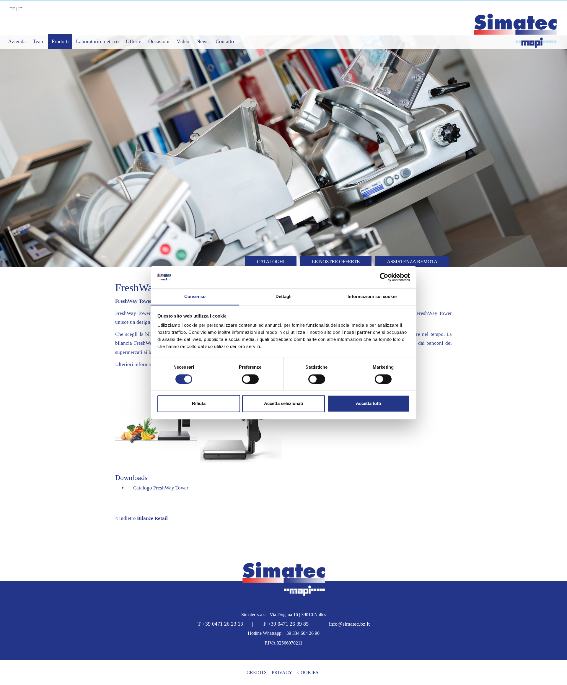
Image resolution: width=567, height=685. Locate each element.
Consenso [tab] (195, 296)
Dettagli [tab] (284, 296)
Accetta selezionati (283, 403)
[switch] (250, 379)
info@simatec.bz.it (349, 624)
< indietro (141, 518)
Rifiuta (199, 403)
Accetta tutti (368, 403)
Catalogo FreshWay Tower (159, 488)
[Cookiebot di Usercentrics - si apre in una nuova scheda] (384, 277)
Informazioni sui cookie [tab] (372, 296)
